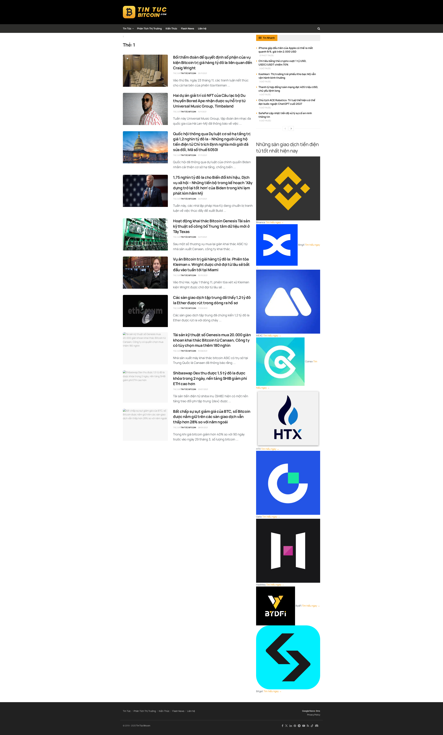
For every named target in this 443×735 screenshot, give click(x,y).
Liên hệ (202, 28)
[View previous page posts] (285, 128)
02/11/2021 (202, 237)
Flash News (187, 28)
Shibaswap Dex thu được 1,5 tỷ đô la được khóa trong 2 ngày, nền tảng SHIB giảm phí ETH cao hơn (210, 378)
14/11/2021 (202, 111)
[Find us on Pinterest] (295, 726)
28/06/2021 (203, 427)
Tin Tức (127, 28)
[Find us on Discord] (316, 726)
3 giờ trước (265, 81)
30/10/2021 (202, 275)
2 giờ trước (265, 68)
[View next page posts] (291, 128)
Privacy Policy (313, 714)
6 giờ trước (265, 120)
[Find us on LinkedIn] (291, 726)
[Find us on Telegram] (299, 726)
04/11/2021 (202, 198)
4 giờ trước (265, 94)
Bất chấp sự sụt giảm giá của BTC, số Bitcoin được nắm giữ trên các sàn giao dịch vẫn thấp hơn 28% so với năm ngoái (211, 417)
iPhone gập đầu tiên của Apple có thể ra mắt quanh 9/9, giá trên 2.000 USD (286, 49)
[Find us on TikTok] (312, 726)
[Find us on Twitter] (286, 726)
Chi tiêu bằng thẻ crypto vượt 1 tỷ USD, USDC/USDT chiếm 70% (282, 62)
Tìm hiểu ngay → (275, 222)
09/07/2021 (203, 389)
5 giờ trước (265, 107)
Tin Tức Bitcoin (188, 73)
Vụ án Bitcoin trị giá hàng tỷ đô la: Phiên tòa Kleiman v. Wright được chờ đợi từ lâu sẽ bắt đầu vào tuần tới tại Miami (211, 264)
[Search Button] (319, 28)
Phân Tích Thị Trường (149, 28)
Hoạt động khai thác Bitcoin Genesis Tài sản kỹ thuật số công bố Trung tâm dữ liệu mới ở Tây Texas (211, 226)
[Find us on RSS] (308, 726)
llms (318, 710)
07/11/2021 (202, 155)
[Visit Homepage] (145, 12)
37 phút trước (266, 55)
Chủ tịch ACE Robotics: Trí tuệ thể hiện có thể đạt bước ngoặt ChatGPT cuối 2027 (287, 102)
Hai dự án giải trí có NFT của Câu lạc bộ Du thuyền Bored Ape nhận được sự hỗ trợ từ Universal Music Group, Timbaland (209, 101)
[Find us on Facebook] (282, 726)
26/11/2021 (202, 73)
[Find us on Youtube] (303, 726)
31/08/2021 (202, 351)
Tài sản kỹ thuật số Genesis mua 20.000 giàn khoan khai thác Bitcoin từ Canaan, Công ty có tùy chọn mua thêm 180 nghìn (212, 340)
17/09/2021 (202, 308)
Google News (308, 710)
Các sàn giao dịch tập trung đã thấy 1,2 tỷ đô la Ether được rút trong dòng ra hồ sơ (212, 300)
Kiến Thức (171, 28)
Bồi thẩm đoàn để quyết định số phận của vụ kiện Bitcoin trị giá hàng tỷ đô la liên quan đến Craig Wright (212, 63)
